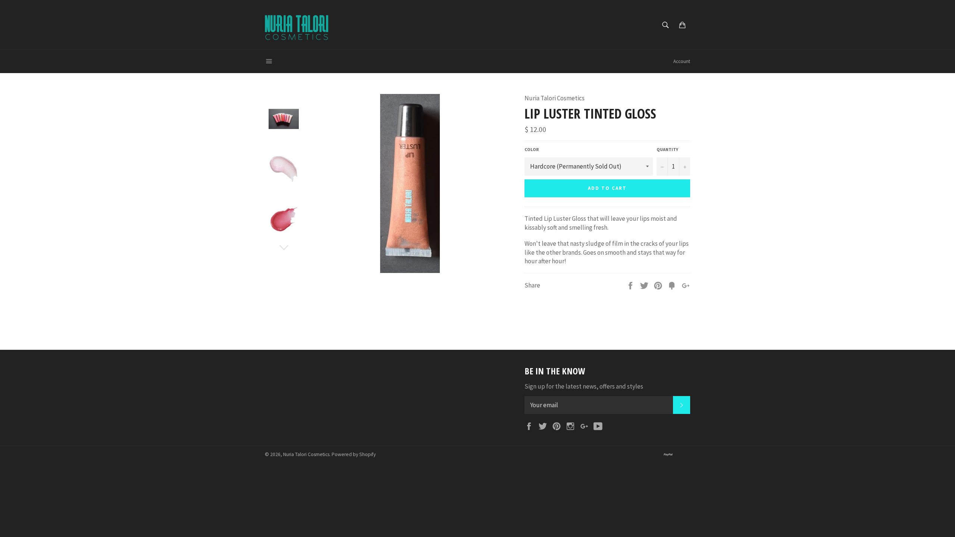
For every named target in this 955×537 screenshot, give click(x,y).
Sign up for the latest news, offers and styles (584, 386)
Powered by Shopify (354, 454)
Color (532, 149)
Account (681, 61)
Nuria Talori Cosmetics (306, 454)
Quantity (667, 149)
